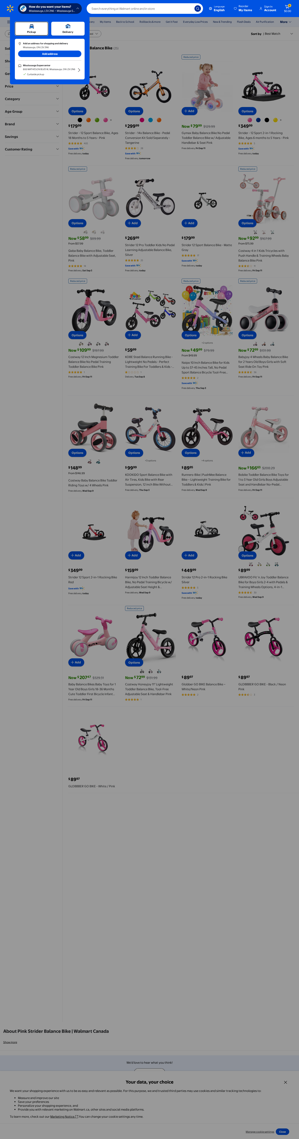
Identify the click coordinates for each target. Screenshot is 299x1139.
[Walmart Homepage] (10, 8)
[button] (243, 8)
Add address (50, 53)
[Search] (197, 8)
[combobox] (145, 8)
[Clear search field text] (188, 8)
